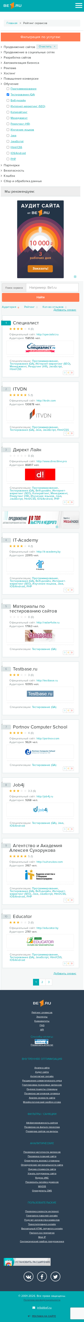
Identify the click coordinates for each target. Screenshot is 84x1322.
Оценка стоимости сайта (42, 1169)
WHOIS (42, 1186)
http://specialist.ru (48, 334)
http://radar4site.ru (48, 622)
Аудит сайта (42, 1072)
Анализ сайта (42, 1068)
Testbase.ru (25, 669)
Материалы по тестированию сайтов (33, 609)
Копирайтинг (19, 112)
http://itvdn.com (46, 400)
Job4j (18, 785)
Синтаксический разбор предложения (42, 1241)
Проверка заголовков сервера (42, 1093)
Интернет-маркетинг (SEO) (28, 106)
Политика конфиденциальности (42, 1300)
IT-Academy (25, 540)
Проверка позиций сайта (42, 1156)
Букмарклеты (41, 1021)
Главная (12, 23)
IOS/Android (18, 153)
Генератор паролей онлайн (42, 1216)
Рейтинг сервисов (42, 1012)
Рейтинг (30, 307)
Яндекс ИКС (42, 1178)
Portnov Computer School (40, 727)
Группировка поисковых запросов (42, 1085)
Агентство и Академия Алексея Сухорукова (35, 848)
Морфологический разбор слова (42, 1102)
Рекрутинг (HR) (20, 124)
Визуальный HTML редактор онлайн (42, 1229)
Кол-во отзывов (53, 307)
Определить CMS (42, 1191)
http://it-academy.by (49, 551)
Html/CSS (16, 147)
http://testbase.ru (47, 680)
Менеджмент (19, 118)
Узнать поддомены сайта (42, 1173)
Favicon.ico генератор (42, 1233)
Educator (22, 916)
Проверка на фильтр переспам (42, 1127)
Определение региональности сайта (42, 1165)
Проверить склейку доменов (42, 1182)
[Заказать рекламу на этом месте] (75, 276)
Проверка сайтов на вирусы (42, 1131)
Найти (41, 297)
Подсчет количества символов (42, 1220)
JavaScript (17, 141)
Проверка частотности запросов (42, 1152)
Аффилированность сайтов (42, 1123)
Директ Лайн (27, 450)
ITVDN (20, 389)
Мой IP (42, 1237)
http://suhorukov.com (50, 862)
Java (13, 135)
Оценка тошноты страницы (42, 1089)
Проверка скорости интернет (42, 1211)
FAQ (42, 1025)
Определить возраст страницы (42, 1161)
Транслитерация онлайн (42, 1224)
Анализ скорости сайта (42, 1098)
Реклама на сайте (44, 1316)
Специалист (26, 323)
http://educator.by (47, 928)
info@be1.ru (44, 1307)
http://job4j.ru (45, 796)
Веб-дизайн (18, 100)
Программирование (24, 88)
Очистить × (47, 46)
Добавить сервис (65, 310)
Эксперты (41, 1017)
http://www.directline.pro (52, 461)
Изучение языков (22, 129)
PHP (13, 159)
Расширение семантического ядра (42, 1081)
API (42, 1030)
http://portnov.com (48, 738)
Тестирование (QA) (23, 94)
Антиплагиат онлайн (42, 1076)
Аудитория (9, 307)
